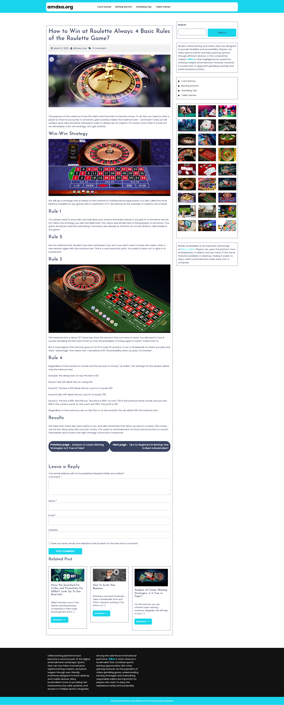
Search (182, 24)
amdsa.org (60, 7)
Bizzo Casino (188, 249)
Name (53, 500)
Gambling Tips (144, 6)
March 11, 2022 (61, 48)
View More (57, 619)
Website (53, 529)
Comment (55, 476)
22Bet (111, 659)
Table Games (163, 6)
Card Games (104, 6)
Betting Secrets (123, 6)
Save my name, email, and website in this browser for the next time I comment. (94, 543)
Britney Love (80, 48)
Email (52, 515)
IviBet (190, 59)
